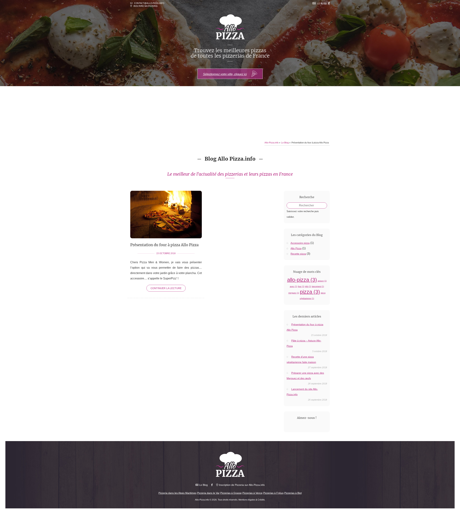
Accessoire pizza (300, 243)
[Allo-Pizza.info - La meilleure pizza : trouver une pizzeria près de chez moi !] (230, 464)
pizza (310, 292)
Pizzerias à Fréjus (273, 493)
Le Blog (321, 3)
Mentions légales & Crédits (251, 500)
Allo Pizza (296, 248)
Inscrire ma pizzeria (145, 6)
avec (293, 286)
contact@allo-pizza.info (149, 3)
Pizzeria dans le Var (208, 493)
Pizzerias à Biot (293, 493)
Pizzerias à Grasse (231, 493)
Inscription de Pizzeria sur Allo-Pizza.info (241, 484)
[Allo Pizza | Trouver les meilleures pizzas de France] (230, 26)
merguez (293, 293)
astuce (322, 281)
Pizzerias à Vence (252, 493)
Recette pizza (298, 253)
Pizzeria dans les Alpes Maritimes (177, 493)
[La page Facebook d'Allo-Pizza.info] (329, 3)
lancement (318, 286)
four (301, 286)
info (308, 286)
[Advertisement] (230, 113)
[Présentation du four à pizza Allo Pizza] (166, 244)
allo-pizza (302, 280)
